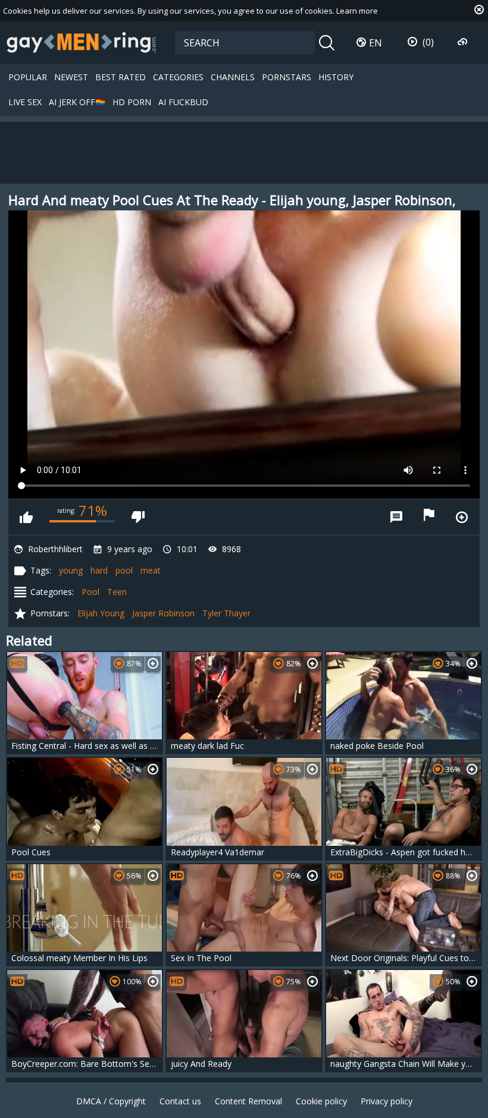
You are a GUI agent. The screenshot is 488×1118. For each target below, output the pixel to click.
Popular (27, 77)
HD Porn (131, 102)
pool (124, 570)
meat (150, 570)
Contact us (180, 1101)
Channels (233, 77)
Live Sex (25, 102)
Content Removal (248, 1101)
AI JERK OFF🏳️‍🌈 (77, 102)
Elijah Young (100, 613)
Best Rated (120, 77)
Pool (90, 591)
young (71, 570)
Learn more (357, 10)
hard (99, 570)
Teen (117, 591)
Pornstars (286, 77)
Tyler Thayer (226, 613)
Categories (178, 77)
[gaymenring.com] (81, 42)
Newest (71, 77)
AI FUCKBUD (183, 102)
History (336, 77)
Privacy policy (386, 1101)
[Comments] (396, 517)
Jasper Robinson (163, 613)
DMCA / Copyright (111, 1101)
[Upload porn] (464, 42)
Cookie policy (321, 1101)
